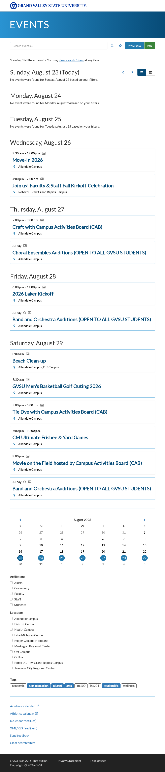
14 (124, 545)
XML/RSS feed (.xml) (23, 728)
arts (69, 685)
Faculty (18, 593)
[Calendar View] (150, 72)
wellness (129, 685)
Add (149, 45)
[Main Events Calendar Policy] (120, 45)
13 (103, 545)
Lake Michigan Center (27, 635)
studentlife (111, 685)
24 (41, 558)
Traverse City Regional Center (33, 668)
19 (82, 551)
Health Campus (23, 629)
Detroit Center (23, 624)
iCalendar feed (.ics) (23, 721)
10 (41, 545)
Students (19, 604)
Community (20, 588)
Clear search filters (22, 743)
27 (41, 532)
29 (82, 532)
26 (20, 532)
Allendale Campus (25, 618)
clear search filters (71, 60)
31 (124, 532)
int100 (81, 685)
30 (103, 532)
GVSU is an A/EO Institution (28, 761)
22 (144, 551)
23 (20, 558)
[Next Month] (145, 520)
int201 (94, 685)
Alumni (17, 582)
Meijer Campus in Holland (30, 640)
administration (38, 685)
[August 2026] (123, 72)
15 (144, 545)
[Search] (112, 45)
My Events (134, 45)
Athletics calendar (22, 713)
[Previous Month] (20, 520)
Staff (16, 599)
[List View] (141, 72)
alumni (57, 685)
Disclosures (98, 761)
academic (18, 685)
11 (62, 545)
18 (62, 551)
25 (62, 558)
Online (17, 657)
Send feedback (19, 735)
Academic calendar (22, 706)
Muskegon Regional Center (31, 646)
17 (41, 551)
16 (20, 551)
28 (62, 532)
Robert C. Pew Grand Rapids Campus (37, 662)
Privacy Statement (69, 761)
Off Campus (21, 652)
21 (124, 551)
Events (29, 24)
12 (82, 545)
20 (103, 551)
